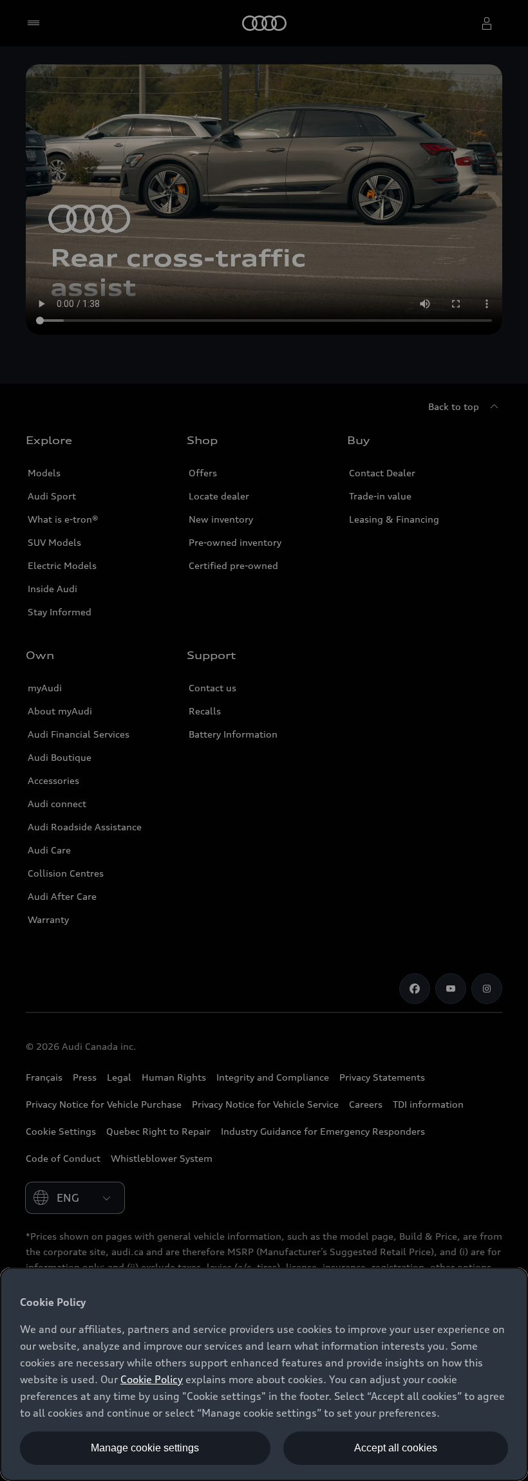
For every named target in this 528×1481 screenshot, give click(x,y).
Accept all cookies (395, 1447)
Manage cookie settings (145, 1447)
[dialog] (264, 1374)
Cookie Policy (151, 1379)
